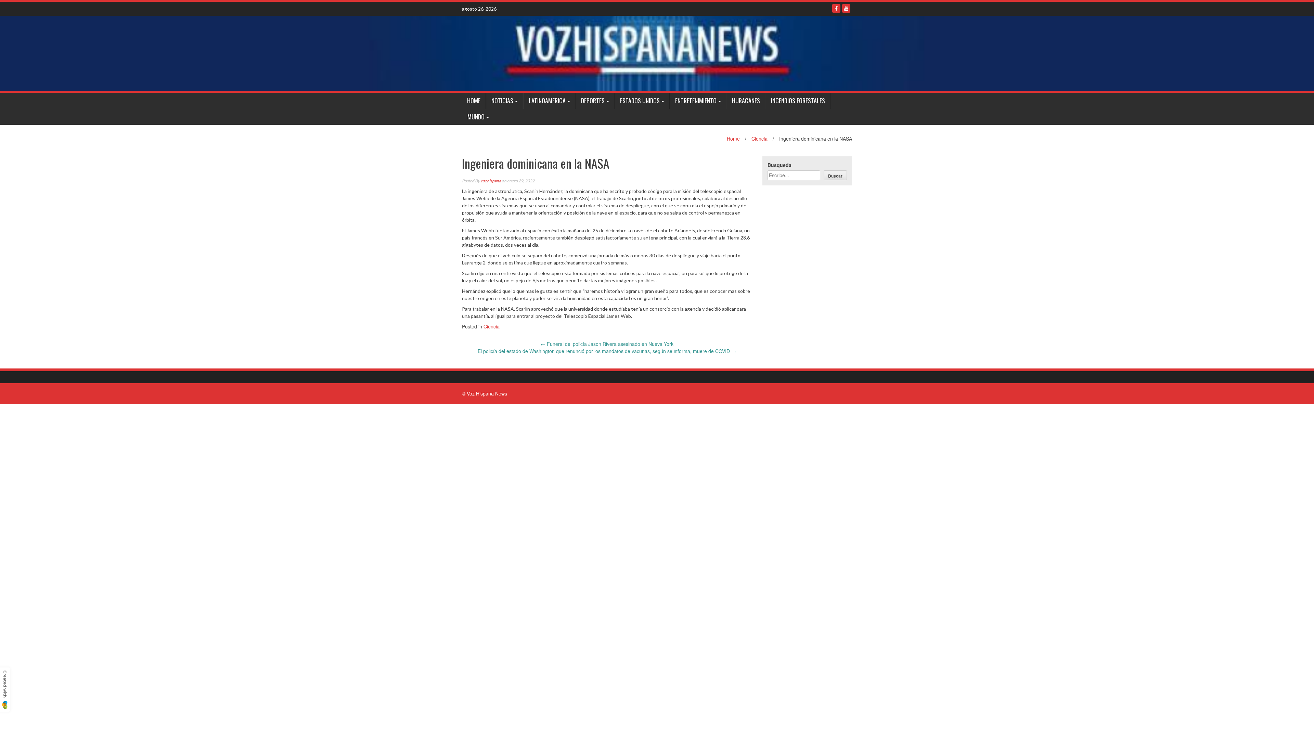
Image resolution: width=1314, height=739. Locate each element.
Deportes (593, 100)
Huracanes (746, 100)
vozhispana (490, 180)
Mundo (476, 116)
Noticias (502, 100)
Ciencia (759, 138)
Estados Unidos (640, 100)
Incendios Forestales (798, 100)
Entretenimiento (696, 100)
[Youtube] (846, 8)
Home (473, 100)
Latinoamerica (547, 100)
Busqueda (779, 164)
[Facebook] (836, 8)
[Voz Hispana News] (657, 53)
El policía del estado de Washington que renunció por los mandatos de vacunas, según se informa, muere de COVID (607, 351)
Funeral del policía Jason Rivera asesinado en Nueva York (607, 343)
